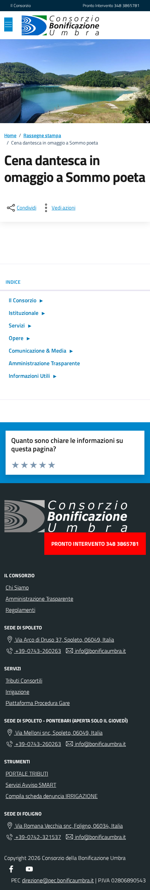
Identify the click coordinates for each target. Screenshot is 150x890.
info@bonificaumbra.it (100, 651)
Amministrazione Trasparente (44, 363)
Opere (16, 338)
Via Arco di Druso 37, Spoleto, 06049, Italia (64, 639)
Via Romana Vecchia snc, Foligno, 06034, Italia (68, 825)
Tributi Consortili (24, 680)
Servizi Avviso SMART (31, 784)
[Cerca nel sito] (131, 25)
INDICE (13, 281)
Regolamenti (20, 610)
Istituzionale (23, 313)
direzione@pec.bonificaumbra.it (58, 880)
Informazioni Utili (29, 376)
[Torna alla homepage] (60, 25)
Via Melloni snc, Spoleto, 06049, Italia (58, 732)
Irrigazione (17, 691)
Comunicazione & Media (37, 350)
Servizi (17, 325)
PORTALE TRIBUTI (27, 773)
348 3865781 (127, 5)
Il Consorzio (20, 5)
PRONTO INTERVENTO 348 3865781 (95, 543)
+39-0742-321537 (37, 837)
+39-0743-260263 (37, 651)
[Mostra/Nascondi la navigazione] (8, 24)
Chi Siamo (17, 587)
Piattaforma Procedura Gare (38, 703)
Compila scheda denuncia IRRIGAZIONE (52, 796)
